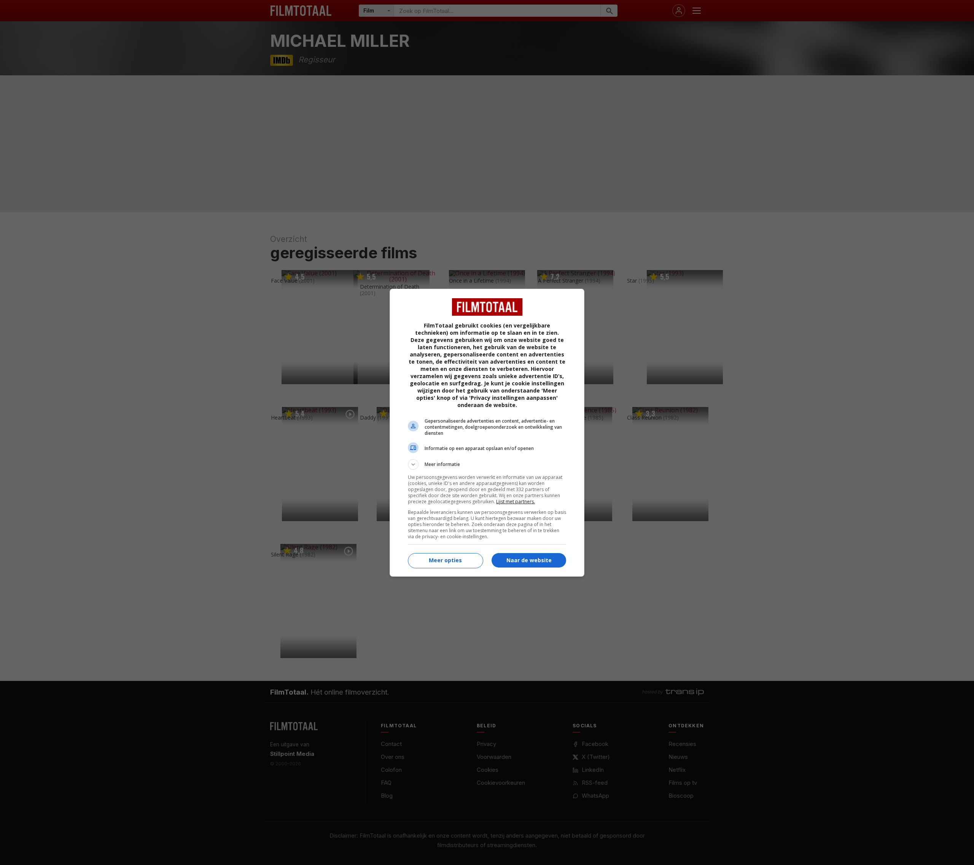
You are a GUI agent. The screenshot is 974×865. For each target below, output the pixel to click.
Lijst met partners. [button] (515, 501)
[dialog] (487, 433)
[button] (487, 464)
